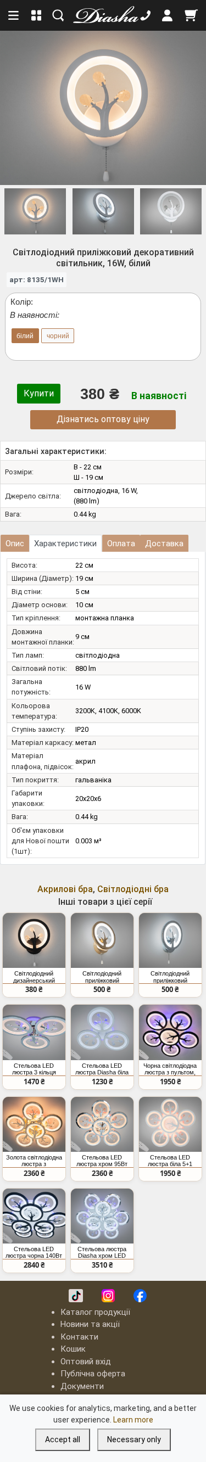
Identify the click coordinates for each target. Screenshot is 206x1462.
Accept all (62, 1439)
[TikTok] (76, 1295)
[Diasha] (102, 15)
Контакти (79, 1337)
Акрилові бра (65, 889)
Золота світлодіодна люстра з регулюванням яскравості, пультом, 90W (34, 1160)
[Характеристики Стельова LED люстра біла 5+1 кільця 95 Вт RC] (170, 1124)
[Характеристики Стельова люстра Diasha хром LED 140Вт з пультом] (102, 1216)
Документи (82, 1386)
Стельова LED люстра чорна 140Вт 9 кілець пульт (33, 1252)
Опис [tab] (14, 543)
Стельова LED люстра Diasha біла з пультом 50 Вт (102, 1069)
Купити (39, 393)
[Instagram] (108, 1295)
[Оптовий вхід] (167, 15)
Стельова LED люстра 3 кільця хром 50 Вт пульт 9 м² (34, 1069)
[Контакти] (146, 15)
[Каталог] (36, 15)
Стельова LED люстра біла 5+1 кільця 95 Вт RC (170, 1160)
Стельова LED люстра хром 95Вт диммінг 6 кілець (101, 1160)
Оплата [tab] (121, 543)
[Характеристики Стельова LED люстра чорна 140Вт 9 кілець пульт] (34, 1216)
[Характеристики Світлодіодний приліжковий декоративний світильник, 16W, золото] (102, 940)
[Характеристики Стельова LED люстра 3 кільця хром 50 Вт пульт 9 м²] (34, 1032)
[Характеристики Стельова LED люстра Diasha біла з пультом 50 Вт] (102, 1032)
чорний (58, 336)
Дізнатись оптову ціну (103, 419)
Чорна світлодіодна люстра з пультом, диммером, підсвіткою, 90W (170, 1069)
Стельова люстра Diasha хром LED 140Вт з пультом (101, 1252)
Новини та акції (90, 1324)
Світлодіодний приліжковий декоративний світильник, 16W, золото (102, 976)
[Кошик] (191, 15)
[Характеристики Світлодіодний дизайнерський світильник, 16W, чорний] (34, 940)
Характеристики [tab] (65, 543)
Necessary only (134, 1439)
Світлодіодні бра (133, 889)
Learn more (133, 1419)
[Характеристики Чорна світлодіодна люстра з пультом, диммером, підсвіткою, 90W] (170, 1032)
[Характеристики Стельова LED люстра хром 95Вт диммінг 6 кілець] (102, 1124)
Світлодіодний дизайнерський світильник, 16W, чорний (34, 976)
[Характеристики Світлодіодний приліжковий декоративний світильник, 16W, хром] (170, 940)
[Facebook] (140, 1295)
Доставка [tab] (164, 543)
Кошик (73, 1349)
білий (25, 336)
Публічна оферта (92, 1374)
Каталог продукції (95, 1312)
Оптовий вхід (85, 1361)
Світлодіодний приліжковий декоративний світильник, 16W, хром (170, 976)
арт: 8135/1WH (36, 279)
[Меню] (14, 15)
